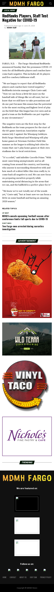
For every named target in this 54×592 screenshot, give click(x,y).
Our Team (33, 577)
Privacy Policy (45, 577)
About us (23, 577)
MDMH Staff (11, 28)
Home (4, 577)
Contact (13, 577)
